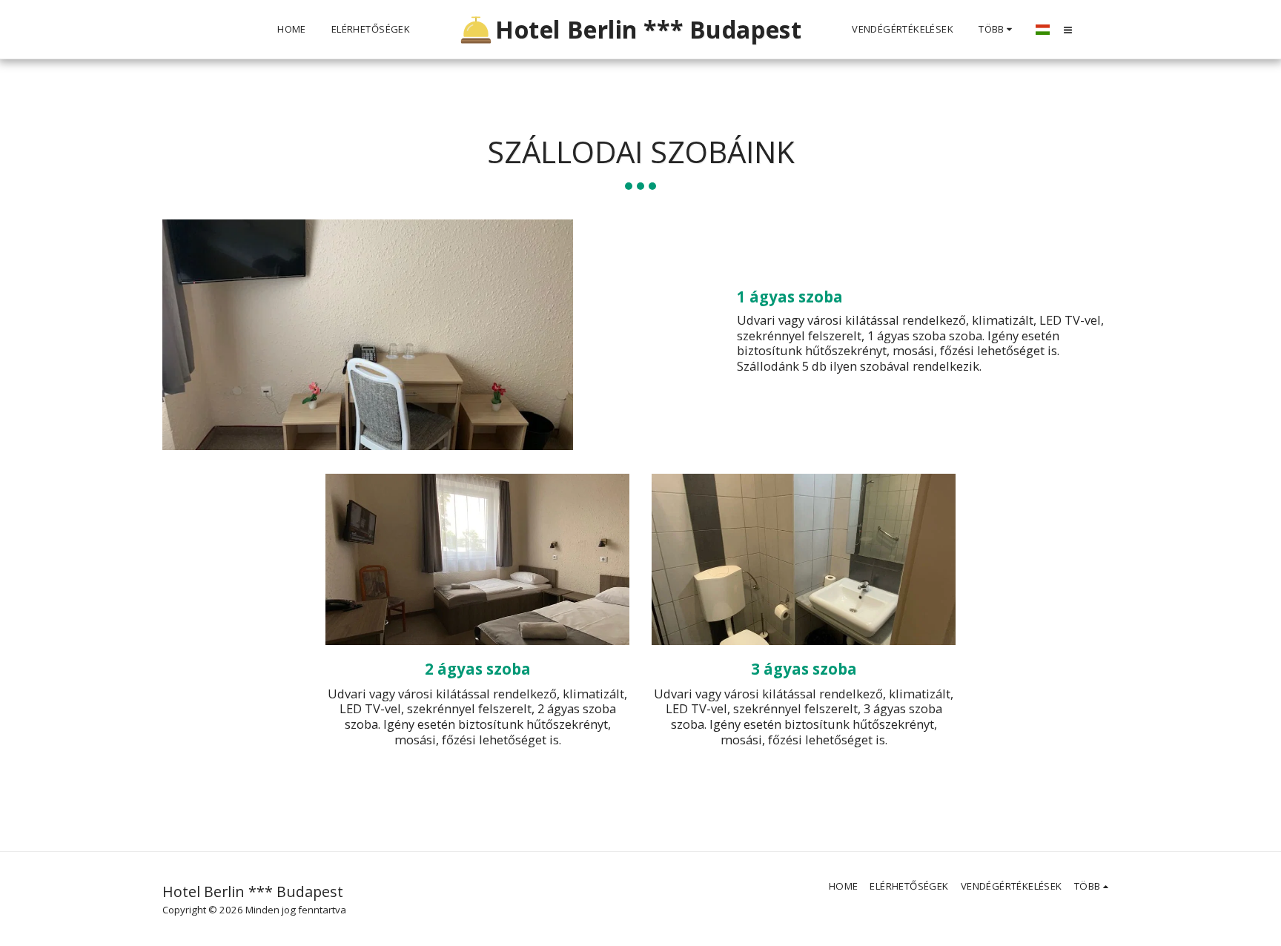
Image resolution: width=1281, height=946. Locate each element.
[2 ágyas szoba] (477, 559)
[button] (1068, 29)
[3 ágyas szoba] (804, 559)
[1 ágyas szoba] (401, 335)
